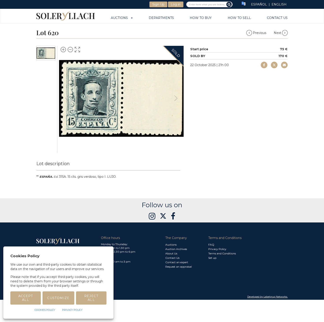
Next (278, 33)
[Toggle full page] (77, 49)
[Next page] (176, 98)
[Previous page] (67, 98)
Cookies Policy (45, 309)
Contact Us (277, 18)
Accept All (25, 298)
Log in (176, 4)
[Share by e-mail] (264, 65)
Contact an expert (176, 262)
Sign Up (158, 4)
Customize (58, 298)
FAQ (211, 244)
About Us (171, 253)
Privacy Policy (217, 249)
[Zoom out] (70, 49)
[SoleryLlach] (65, 16)
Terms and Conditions (222, 253)
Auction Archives (176, 249)
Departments (161, 18)
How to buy (201, 18)
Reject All (91, 298)
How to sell (239, 18)
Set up (212, 257)
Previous (259, 33)
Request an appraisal (178, 266)
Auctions (120, 18)
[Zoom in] (63, 49)
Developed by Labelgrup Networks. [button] (267, 296)
